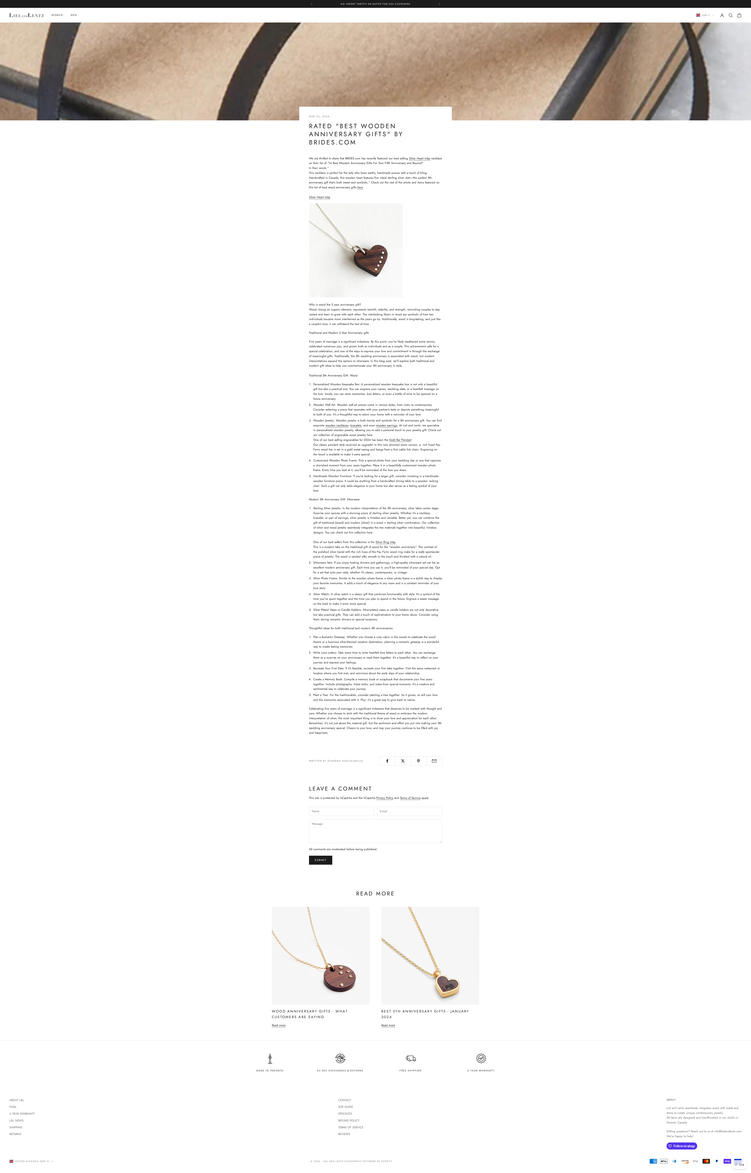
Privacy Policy (384, 798)
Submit (321, 860)
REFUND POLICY (348, 1120)
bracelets (355, 425)
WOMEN (57, 15)
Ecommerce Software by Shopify (368, 1161)
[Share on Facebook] (387, 761)
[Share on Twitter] (403, 761)
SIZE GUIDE (345, 1107)
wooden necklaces (336, 425)
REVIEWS (344, 1134)
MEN (74, 15)
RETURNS (15, 1134)
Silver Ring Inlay (386, 542)
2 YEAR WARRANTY (22, 1114)
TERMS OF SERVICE (350, 1127)
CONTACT (344, 1100)
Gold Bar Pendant (400, 440)
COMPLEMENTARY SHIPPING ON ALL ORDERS (375, 3)
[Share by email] (434, 761)
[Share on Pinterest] (418, 761)
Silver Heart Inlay (419, 158)
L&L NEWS (16, 1120)
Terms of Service (410, 798)
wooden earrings (386, 425)
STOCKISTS (345, 1114)
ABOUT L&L (16, 1100)
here (360, 187)
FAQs (12, 1107)
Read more (279, 1025)
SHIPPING (15, 1127)
